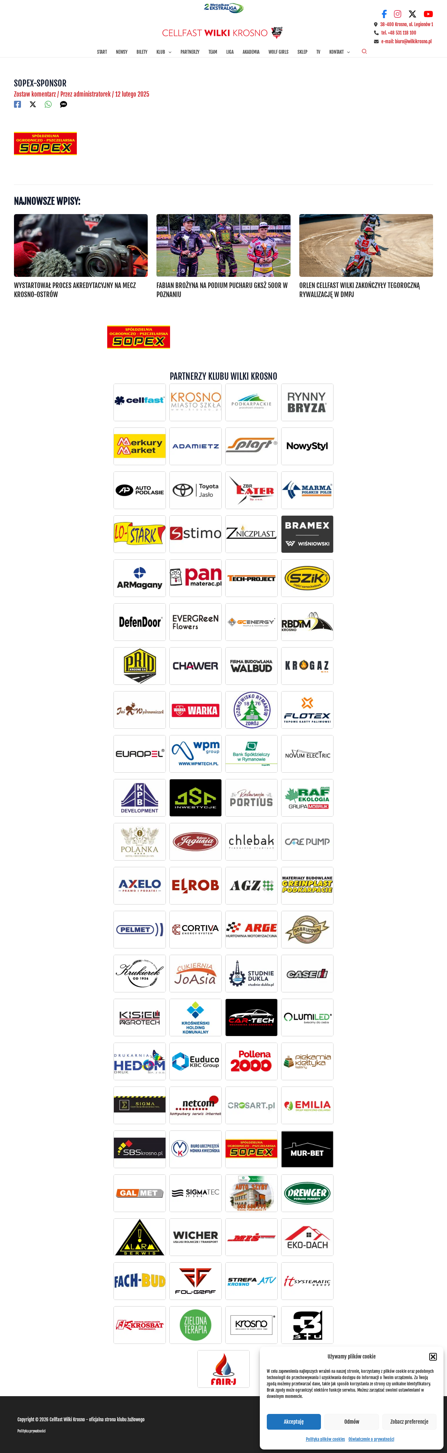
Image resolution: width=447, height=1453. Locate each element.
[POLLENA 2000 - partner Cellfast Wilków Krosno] (251, 1061)
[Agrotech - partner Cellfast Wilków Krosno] (139, 1017)
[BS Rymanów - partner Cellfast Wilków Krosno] (251, 754)
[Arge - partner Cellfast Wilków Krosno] (251, 929)
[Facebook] (17, 104)
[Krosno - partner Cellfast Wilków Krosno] (195, 402)
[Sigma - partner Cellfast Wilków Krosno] (139, 1105)
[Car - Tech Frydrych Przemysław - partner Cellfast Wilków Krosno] (251, 1017)
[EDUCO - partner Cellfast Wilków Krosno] (195, 1061)
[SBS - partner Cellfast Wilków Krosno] (139, 1149)
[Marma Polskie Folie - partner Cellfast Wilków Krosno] (307, 490)
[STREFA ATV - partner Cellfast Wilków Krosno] (251, 1281)
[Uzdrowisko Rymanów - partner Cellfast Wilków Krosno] (251, 710)
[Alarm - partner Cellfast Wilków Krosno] (139, 1237)
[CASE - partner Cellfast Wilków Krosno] (307, 973)
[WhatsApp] (48, 104)
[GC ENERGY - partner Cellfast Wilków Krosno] (251, 622)
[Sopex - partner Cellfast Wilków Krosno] (251, 1149)
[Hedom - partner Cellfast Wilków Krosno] (139, 1061)
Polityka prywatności (31, 1431)
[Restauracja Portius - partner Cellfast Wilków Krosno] (251, 798)
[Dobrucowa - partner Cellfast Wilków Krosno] (307, 929)
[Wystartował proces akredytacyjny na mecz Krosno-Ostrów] (81, 245)
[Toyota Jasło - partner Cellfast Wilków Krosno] (139, 490)
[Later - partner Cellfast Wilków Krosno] (251, 490)
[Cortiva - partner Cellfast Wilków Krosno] (195, 929)
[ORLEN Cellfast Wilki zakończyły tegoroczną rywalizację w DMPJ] (366, 245)
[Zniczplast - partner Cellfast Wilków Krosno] (251, 534)
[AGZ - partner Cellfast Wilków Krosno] (251, 885)
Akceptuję (294, 1421)
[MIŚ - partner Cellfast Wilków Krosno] (251, 1237)
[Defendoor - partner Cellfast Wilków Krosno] (139, 622)
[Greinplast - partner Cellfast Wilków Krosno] (307, 885)
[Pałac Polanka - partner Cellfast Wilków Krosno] (139, 842)
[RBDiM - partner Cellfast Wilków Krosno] (307, 622)
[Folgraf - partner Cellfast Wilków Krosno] (195, 1281)
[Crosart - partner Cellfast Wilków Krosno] (251, 1105)
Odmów (351, 1421)
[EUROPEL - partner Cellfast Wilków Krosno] (139, 754)
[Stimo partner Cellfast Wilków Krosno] (195, 534)
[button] (433, 1356)
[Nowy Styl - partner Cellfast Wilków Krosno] (307, 446)
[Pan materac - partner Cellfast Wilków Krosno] (195, 578)
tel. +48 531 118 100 (398, 33)
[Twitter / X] (32, 104)
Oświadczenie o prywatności (371, 1439)
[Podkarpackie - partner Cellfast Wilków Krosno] (251, 402)
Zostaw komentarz (35, 94)
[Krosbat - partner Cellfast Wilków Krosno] (139, 1325)
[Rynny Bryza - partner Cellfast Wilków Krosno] (307, 402)
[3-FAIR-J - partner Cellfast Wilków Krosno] (223, 1369)
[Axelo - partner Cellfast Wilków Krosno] (139, 885)
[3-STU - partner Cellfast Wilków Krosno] (307, 1325)
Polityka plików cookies (325, 1439)
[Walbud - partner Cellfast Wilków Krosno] (251, 666)
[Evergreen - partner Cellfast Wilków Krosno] (195, 622)
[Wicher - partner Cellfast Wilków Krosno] (195, 1237)
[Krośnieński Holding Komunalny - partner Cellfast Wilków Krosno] (195, 1017)
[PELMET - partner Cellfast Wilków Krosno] (139, 929)
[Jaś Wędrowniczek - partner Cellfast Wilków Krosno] (139, 710)
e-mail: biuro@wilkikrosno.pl (406, 41)
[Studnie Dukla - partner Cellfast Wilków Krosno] (251, 973)
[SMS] (63, 104)
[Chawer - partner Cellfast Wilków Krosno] (195, 666)
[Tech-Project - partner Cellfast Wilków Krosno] (251, 578)
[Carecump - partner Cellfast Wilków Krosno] (307, 842)
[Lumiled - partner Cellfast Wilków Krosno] (307, 1017)
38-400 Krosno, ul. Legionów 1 (406, 24)
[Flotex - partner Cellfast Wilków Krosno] (307, 710)
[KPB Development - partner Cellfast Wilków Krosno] (139, 798)
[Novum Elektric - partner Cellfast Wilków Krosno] (307, 754)
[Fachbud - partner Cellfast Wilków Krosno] (139, 1281)
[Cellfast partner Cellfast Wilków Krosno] (139, 402)
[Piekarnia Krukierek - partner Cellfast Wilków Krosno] (139, 973)
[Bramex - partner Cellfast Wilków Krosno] (307, 534)
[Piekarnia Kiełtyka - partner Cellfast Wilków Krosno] (307, 1061)
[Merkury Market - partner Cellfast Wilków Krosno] (139, 446)
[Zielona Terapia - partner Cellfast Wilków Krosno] (195, 1325)
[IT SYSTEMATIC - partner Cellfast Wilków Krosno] (307, 1281)
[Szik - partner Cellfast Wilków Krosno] (307, 578)
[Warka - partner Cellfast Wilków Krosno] (195, 710)
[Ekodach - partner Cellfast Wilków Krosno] (307, 1237)
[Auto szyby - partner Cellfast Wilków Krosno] (251, 1193)
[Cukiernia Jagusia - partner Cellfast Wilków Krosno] (195, 842)
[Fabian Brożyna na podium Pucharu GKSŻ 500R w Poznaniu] (223, 245)
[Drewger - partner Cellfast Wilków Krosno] (307, 1193)
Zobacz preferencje (409, 1421)
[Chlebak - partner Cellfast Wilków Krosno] (251, 842)
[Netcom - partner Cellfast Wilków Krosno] (195, 1105)
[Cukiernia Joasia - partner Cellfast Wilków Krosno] (195, 973)
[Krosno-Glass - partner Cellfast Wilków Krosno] (251, 1325)
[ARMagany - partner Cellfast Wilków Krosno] (139, 578)
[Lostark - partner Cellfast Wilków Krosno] (139, 534)
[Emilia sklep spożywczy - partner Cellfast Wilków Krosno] (307, 1105)
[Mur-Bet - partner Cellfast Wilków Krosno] (307, 1149)
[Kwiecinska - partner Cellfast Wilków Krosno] (195, 1149)
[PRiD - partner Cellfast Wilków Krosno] (139, 666)
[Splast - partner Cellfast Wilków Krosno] (251, 446)
